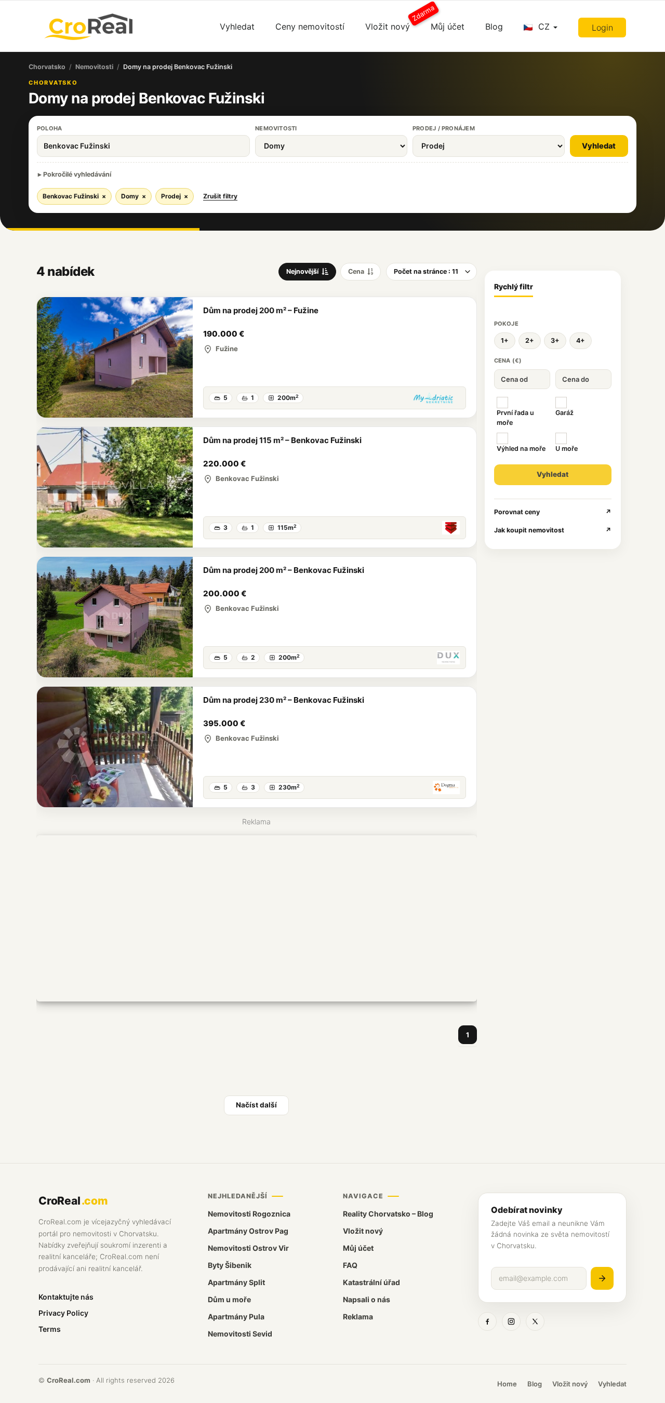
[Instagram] (511, 1321)
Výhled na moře (521, 448)
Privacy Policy (63, 1312)
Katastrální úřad (371, 1282)
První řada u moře (515, 417)
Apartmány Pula (236, 1316)
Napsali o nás (366, 1299)
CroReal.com (68, 1380)
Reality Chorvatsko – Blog (388, 1213)
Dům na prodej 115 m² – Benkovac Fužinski (282, 440)
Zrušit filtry (220, 196)
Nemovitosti (94, 67)
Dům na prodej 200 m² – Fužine (260, 310)
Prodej (174, 196)
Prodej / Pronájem (444, 128)
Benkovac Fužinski (74, 196)
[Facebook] (487, 1321)
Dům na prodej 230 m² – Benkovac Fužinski (283, 700)
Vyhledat (237, 26)
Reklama (358, 1316)
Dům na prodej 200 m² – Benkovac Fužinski (283, 570)
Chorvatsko (47, 67)
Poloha (49, 128)
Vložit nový (392, 23)
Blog (494, 26)
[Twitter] (535, 1321)
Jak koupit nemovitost (553, 530)
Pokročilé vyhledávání (77, 174)
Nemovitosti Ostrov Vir (248, 1248)
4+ (580, 340)
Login (602, 27)
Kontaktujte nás (66, 1296)
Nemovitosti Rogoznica (249, 1213)
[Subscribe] (602, 1278)
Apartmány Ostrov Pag (248, 1230)
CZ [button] (544, 26)
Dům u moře (229, 1299)
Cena (356, 271)
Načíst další (256, 1105)
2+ (529, 340)
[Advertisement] (256, 918)
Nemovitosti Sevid (240, 1333)
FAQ (350, 1265)
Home (507, 1384)
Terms (49, 1329)
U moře (566, 448)
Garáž (564, 413)
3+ (555, 340)
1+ (505, 340)
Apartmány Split (236, 1282)
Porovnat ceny (553, 512)
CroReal (73, 1200)
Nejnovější (302, 271)
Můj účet (447, 26)
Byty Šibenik (229, 1265)
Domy (133, 196)
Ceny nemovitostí (309, 26)
